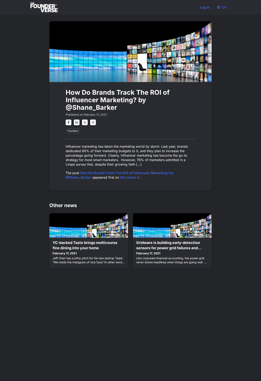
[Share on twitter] (85, 122)
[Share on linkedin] (77, 122)
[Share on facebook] (68, 122)
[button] (222, 7)
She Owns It (129, 177)
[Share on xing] (93, 122)
